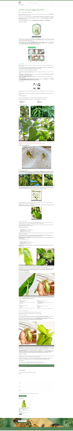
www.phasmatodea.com (49, 355)
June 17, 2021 (20, 12)
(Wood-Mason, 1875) (31, 298)
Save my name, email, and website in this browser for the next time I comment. (28, 393)
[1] (23, 303)
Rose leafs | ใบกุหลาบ (36, 140)
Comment (20, 373)
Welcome (28, 425)
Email (20, 386)
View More (20, 414)
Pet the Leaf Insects (29, 424)
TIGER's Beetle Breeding (21, 4)
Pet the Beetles (28, 423)
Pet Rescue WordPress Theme (32, 428)
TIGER (24, 12)
